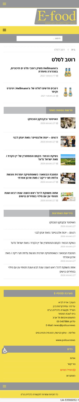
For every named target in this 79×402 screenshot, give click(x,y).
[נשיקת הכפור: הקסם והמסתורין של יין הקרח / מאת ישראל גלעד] (68, 159)
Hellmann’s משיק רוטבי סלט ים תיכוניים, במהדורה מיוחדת (34, 69)
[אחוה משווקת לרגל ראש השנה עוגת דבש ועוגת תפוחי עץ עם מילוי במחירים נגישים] (68, 196)
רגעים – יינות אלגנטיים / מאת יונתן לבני (35, 137)
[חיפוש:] (39, 38)
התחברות (70, 375)
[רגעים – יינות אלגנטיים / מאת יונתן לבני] (68, 141)
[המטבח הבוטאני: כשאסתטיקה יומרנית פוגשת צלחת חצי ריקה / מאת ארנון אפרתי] (68, 178)
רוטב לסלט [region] (64, 49)
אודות (72, 358)
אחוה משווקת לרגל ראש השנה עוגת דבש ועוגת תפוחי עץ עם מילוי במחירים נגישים (31, 194)
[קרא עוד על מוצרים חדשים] (68, 72)
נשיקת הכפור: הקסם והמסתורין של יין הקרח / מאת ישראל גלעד (32, 157)
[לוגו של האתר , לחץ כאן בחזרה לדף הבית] (39, 24)
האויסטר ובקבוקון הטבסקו (43, 119)
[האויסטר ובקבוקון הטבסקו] (68, 122)
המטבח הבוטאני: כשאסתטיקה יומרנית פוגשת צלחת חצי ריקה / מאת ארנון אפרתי (32, 176)
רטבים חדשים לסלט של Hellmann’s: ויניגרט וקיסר (32, 90)
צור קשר (71, 364)
